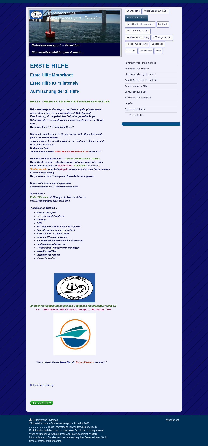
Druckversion (40, 419)
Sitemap (53, 419)
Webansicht (172, 419)
